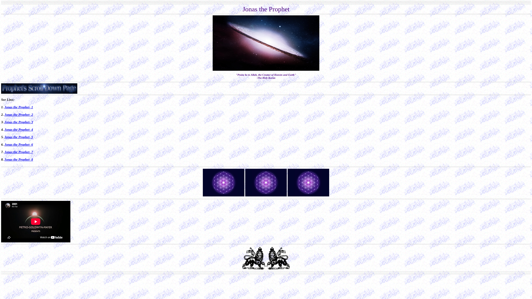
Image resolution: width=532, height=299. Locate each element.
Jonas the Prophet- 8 (18, 159)
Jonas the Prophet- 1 (18, 107)
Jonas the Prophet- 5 (18, 137)
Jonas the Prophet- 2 (18, 114)
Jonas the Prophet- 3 (18, 122)
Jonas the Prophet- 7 (18, 152)
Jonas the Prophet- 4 (18, 129)
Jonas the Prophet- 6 (18, 144)
